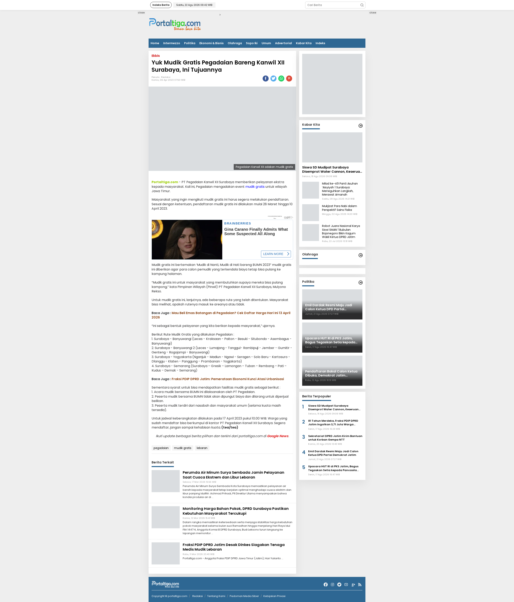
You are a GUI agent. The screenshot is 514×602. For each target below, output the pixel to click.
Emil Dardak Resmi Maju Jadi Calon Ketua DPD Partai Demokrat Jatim (333, 453)
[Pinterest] (289, 79)
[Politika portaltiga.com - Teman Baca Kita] (360, 282)
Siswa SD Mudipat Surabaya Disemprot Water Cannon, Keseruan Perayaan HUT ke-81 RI (332, 170)
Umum (266, 43)
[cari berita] (362, 5)
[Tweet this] (273, 79)
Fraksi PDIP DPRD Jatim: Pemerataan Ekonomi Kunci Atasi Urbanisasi (228, 379)
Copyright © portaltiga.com (169, 596)
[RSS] (359, 584)
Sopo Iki (252, 43)
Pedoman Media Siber (244, 596)
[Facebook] (325, 584)
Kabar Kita (304, 43)
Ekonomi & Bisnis (211, 43)
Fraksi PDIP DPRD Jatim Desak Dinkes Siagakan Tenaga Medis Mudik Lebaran (234, 547)
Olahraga (235, 43)
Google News (277, 436)
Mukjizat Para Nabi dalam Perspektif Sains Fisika (339, 208)
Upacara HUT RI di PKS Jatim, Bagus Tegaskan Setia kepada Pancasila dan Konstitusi (333, 468)
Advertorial (283, 43)
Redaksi (165, 77)
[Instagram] (332, 584)
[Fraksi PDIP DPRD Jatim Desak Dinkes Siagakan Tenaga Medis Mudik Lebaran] (166, 553)
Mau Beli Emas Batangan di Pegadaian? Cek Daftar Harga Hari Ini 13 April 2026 (221, 315)
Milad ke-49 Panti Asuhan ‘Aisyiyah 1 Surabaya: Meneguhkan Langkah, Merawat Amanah (340, 189)
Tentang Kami (216, 596)
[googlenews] (353, 584)
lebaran (202, 448)
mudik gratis (255, 186)
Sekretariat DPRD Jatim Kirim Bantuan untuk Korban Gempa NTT (335, 438)
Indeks (320, 43)
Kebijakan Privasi (274, 596)
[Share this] (266, 79)
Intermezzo (171, 43)
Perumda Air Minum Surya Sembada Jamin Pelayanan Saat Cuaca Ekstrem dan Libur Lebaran (233, 475)
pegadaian (161, 448)
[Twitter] (339, 584)
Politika (189, 43)
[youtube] (346, 584)
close (141, 12)
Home (155, 43)
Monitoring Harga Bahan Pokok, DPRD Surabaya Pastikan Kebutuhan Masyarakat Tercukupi (236, 511)
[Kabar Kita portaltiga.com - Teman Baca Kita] (360, 125)
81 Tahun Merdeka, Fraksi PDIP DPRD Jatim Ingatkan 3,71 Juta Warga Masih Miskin (333, 423)
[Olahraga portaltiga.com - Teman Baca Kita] (360, 255)
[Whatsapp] (281, 79)
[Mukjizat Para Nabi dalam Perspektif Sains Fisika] (310, 213)
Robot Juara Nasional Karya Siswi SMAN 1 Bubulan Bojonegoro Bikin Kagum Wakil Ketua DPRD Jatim (341, 231)
